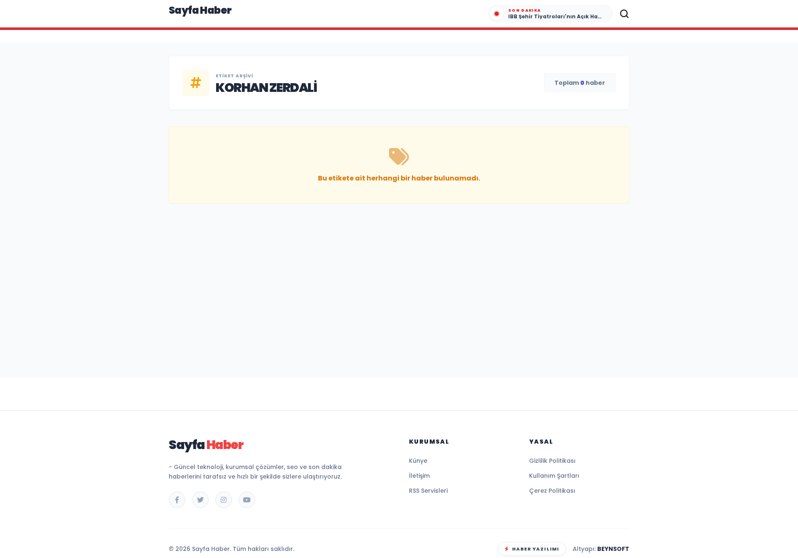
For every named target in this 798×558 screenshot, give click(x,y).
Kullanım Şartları (554, 476)
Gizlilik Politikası (552, 461)
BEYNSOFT (613, 549)
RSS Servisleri (428, 490)
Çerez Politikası (552, 490)
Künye (418, 461)
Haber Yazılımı (535, 549)
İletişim (419, 476)
